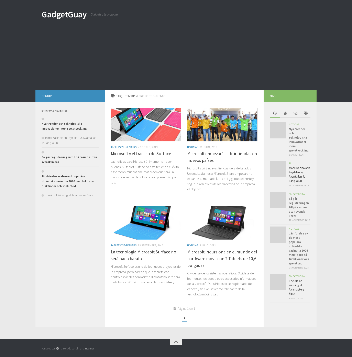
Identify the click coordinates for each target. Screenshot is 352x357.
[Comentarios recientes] (295, 113)
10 (290, 163)
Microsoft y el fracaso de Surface (141, 153)
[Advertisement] (176, 59)
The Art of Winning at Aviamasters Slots (69, 195)
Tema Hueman (86, 348)
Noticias (192, 147)
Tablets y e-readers (124, 147)
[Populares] (285, 113)
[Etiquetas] (305, 113)
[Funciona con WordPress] (57, 348)
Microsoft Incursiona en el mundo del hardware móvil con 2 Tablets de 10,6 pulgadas (222, 258)
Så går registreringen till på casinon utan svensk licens (299, 207)
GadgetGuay (64, 14)
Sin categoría (297, 194)
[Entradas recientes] (275, 113)
